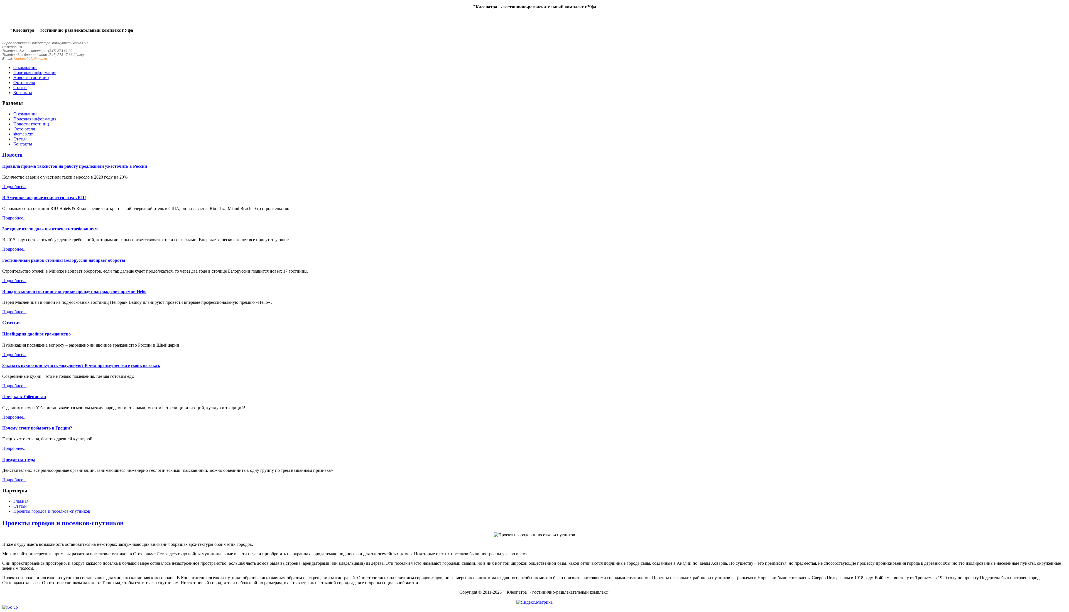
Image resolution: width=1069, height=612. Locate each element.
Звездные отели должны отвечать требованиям (50, 228)
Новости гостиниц (31, 124)
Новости (12, 155)
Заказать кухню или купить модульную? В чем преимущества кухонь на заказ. (81, 365)
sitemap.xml (24, 134)
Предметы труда (18, 459)
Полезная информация (34, 119)
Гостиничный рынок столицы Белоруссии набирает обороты (63, 260)
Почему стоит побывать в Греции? (37, 428)
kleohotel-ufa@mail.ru (30, 59)
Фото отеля (24, 129)
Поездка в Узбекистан (24, 396)
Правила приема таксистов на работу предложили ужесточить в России (74, 166)
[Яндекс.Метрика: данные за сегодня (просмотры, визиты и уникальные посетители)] (534, 602)
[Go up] (10, 607)
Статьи (20, 139)
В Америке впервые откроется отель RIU (44, 197)
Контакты (22, 144)
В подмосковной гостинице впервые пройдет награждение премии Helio (74, 291)
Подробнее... (14, 186)
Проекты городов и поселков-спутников (63, 523)
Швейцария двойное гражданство (36, 334)
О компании (25, 114)
